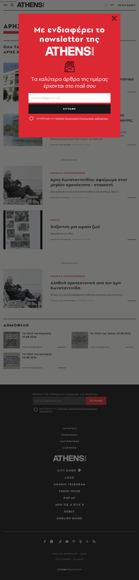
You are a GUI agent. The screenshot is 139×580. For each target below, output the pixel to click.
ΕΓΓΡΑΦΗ (69, 108)
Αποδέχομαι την (72, 118)
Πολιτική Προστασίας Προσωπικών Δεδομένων (81, 118)
